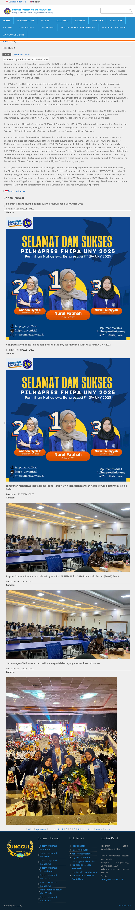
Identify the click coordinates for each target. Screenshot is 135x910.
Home (4, 41)
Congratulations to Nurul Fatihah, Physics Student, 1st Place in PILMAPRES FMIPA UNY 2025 (58, 344)
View (8, 54)
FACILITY (8, 27)
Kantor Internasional (82, 853)
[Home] (34, 11)
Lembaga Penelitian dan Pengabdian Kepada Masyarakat (83, 865)
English (36, 1)
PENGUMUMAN (25, 20)
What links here (21, 54)
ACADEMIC (62, 20)
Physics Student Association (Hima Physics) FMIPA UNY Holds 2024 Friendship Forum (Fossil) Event (62, 576)
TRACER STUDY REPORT (115, 27)
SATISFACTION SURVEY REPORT (78, 27)
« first (30, 829)
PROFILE (45, 20)
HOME (6, 20)
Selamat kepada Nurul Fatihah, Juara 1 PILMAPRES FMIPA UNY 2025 (44, 203)
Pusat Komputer (80, 849)
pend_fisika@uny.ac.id (112, 879)
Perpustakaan (78, 845)
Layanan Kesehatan (81, 857)
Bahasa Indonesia (17, 1)
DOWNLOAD (47, 27)
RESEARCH (97, 20)
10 (87, 829)
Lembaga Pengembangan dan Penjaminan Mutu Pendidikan (84, 875)
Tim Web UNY (124, 905)
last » (107, 829)
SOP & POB (116, 20)
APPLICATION (26, 27)
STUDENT (80, 20)
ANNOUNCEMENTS (13, 34)
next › (99, 829)
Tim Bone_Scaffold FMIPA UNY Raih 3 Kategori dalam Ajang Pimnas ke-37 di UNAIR (53, 663)
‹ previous (41, 829)
